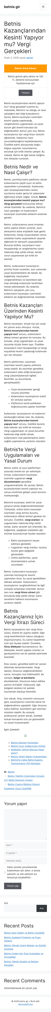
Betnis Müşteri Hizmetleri (24, 742)
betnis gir (12, 7)
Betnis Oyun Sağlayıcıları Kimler (28, 746)
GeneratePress (25, 1004)
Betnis (11, 772)
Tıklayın (25, 92)
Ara (6, 903)
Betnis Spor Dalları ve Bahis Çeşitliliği (24, 933)
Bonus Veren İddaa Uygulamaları (29, 756)
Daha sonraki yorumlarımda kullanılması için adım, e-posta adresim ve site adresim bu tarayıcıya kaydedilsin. (23, 872)
